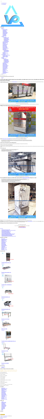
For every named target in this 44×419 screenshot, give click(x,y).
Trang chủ (3, 77)
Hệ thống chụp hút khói (5, 66)
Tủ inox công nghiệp (4, 244)
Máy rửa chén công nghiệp (4, 249)
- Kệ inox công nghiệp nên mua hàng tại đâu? (6, 231)
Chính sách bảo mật (4, 404)
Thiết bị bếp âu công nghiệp (6, 41)
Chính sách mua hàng (5, 29)
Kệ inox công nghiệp (5, 46)
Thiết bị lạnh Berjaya (6, 51)
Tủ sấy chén (4, 52)
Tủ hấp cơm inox (4, 49)
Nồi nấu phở (4, 53)
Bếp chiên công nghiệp (6, 37)
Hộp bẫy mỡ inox (4, 71)
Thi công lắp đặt (4, 35)
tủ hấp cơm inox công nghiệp (6, 138)
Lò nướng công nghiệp (6, 38)
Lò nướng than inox (5, 44)
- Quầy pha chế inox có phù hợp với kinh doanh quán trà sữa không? (9, 230)
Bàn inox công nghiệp (5, 47)
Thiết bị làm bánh (6, 40)
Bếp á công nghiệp (6, 59)
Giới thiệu (3, 401)
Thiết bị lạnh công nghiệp (4, 247)
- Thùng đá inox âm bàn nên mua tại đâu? (6, 229)
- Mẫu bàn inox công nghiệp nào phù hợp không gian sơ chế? (8, 234)
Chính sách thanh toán (4, 405)
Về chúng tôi (3, 28)
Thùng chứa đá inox (5, 45)
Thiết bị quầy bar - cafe (5, 42)
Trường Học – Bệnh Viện (5, 56)
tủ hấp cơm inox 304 (26, 177)
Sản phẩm (3, 36)
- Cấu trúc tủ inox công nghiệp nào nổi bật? (6, 232)
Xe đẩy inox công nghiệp (4, 241)
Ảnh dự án (3, 57)
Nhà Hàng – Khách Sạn (5, 55)
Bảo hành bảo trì (3, 408)
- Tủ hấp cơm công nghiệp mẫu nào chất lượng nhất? (7, 235)
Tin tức (2, 409)
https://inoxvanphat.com (23, 227)
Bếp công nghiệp (4, 58)
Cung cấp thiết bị (4, 34)
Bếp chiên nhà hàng (6, 60)
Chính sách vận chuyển (5, 32)
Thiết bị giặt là (4, 43)
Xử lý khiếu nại (4, 30)
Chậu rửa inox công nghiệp (5, 65)
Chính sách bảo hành (5, 33)
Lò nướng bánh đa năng (6, 61)
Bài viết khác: (1, 228)
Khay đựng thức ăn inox (5, 70)
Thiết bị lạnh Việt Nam (6, 50)
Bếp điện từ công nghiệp (6, 39)
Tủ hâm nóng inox (5, 48)
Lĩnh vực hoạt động (4, 54)
